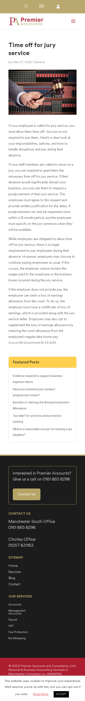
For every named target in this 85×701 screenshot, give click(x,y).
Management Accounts (17, 612)
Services (14, 572)
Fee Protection (18, 632)
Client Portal (58, 6)
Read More (40, 694)
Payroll (12, 620)
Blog (11, 578)
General (39, 62)
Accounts (14, 604)
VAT (11, 626)
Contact (14, 585)
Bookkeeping (17, 638)
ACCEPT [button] (61, 694)
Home (13, 566)
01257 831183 (20, 545)
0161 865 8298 (56, 479)
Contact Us (26, 494)
